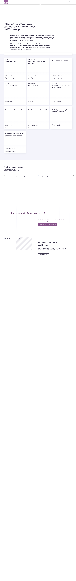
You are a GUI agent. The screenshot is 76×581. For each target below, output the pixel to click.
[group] (38, 186)
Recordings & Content (14, 3)
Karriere (57, 1)
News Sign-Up (23, 3)
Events (60, 1)
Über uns (64, 1)
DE (71, 1)
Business (52, 1)
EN (69, 1)
